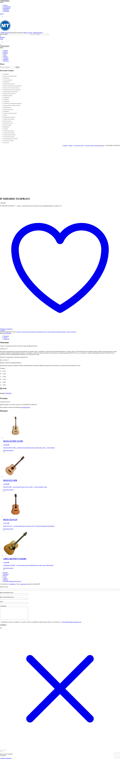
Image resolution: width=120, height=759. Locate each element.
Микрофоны (6, 8)
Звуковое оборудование (8, 119)
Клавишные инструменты (9, 117)
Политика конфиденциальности (12, 581)
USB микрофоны (7, 107)
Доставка (5, 58)
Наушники (6, 11)
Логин (2, 14)
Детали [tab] (5, 337)
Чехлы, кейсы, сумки (8, 123)
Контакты (6, 61)
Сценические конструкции (9, 134)
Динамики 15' (6, 77)
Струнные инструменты (8, 136)
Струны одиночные (7, 79)
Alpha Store (23, 584)
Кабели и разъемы (7, 121)
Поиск (17, 67)
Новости (5, 59)
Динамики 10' (6, 81)
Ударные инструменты (8, 140)
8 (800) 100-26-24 (5, 32)
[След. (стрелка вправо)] (2, 751)
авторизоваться (25, 407)
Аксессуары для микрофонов (10, 76)
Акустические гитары (8, 109)
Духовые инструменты (8, 130)
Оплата (5, 56)
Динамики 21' (6, 97)
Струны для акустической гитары (94, 145)
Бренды (5, 53)
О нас (4, 55)
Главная (5, 50)
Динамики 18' (6, 101)
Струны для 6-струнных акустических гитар (33, 332)
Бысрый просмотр (8, 450)
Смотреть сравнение (5, 758)
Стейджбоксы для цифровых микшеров (12, 103)
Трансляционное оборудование (10, 138)
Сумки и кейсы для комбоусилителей (11, 105)
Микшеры (6, 9)
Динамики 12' (6, 111)
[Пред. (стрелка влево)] (0, 751)
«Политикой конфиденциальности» (72, 622)
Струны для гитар (79, 145)
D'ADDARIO (7, 333)
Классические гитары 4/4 (9, 83)
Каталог (5, 52)
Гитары (5, 5)
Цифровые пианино (7, 95)
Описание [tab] (6, 336)
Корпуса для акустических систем (11, 87)
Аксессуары (6, 142)
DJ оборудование (7, 124)
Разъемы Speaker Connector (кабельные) (12, 85)
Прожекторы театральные (9, 93)
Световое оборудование (8, 132)
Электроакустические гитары (10, 113)
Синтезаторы (7, 6)
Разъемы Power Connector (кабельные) (12, 89)
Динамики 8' (6, 99)
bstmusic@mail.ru (38, 32)
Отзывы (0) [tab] (6, 339)
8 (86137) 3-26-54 (27, 32)
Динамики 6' (6, 74)
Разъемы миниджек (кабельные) (10, 91)
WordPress (12, 584)
